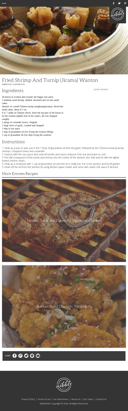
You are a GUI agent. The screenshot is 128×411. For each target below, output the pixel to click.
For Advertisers (61, 399)
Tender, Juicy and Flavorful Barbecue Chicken (64, 220)
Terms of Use (44, 399)
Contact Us (101, 399)
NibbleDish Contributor (13, 84)
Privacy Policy (28, 399)
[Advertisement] (101, 112)
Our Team (88, 399)
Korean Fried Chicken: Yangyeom (64, 306)
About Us (75, 399)
